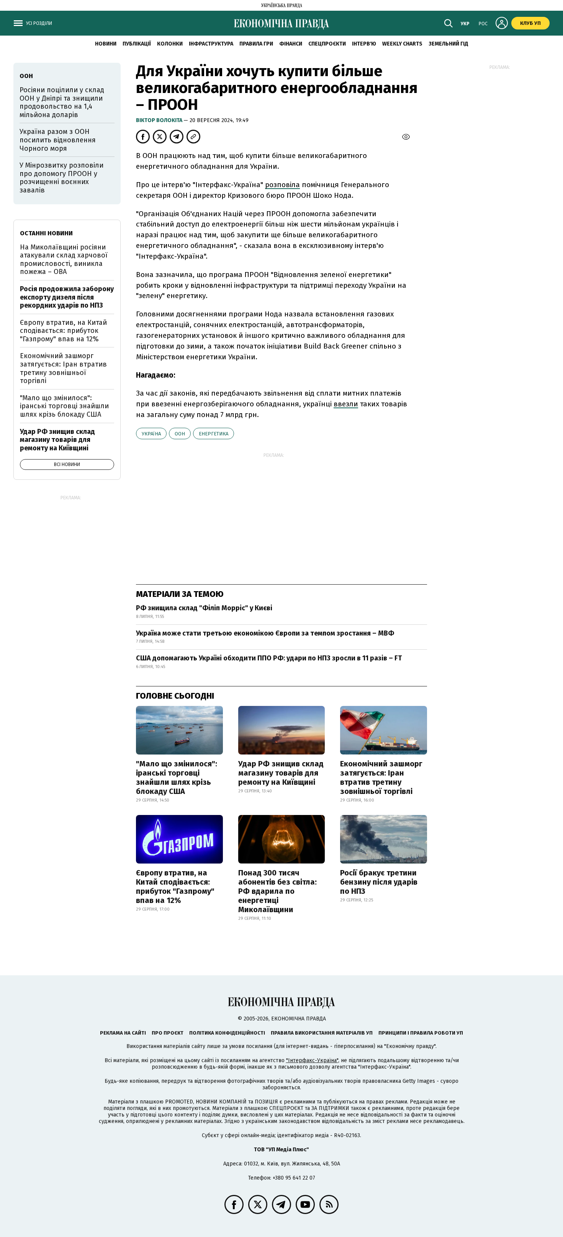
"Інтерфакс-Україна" (312, 1060)
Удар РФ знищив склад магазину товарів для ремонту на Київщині (281, 773)
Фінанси (290, 44)
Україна (151, 434)
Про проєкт (167, 1033)
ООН (180, 434)
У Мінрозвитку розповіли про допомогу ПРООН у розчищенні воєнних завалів (61, 177)
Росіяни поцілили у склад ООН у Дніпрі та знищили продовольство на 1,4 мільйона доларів (62, 102)
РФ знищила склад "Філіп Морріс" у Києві (204, 608)
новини (105, 44)
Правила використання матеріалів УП (322, 1033)
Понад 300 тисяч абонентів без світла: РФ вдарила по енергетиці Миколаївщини (277, 891)
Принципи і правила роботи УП (420, 1033)
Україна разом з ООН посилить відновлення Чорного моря (58, 139)
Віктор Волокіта (159, 120)
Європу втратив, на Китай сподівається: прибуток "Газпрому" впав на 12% (175, 886)
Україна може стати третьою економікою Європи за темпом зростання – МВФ (265, 633)
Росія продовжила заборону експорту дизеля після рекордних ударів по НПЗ (67, 297)
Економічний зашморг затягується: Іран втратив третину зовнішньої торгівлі (381, 777)
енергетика (213, 434)
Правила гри (256, 44)
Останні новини (46, 233)
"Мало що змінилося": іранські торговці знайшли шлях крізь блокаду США (176, 777)
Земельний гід (448, 44)
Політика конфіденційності (227, 1033)
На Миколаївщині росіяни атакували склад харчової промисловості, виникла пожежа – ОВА (64, 259)
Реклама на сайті (123, 1033)
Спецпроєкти (327, 44)
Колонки (170, 44)
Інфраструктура (211, 44)
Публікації (137, 44)
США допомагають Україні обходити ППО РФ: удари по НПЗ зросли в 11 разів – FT (269, 658)
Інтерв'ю (364, 44)
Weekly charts (402, 44)
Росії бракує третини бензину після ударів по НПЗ (378, 882)
